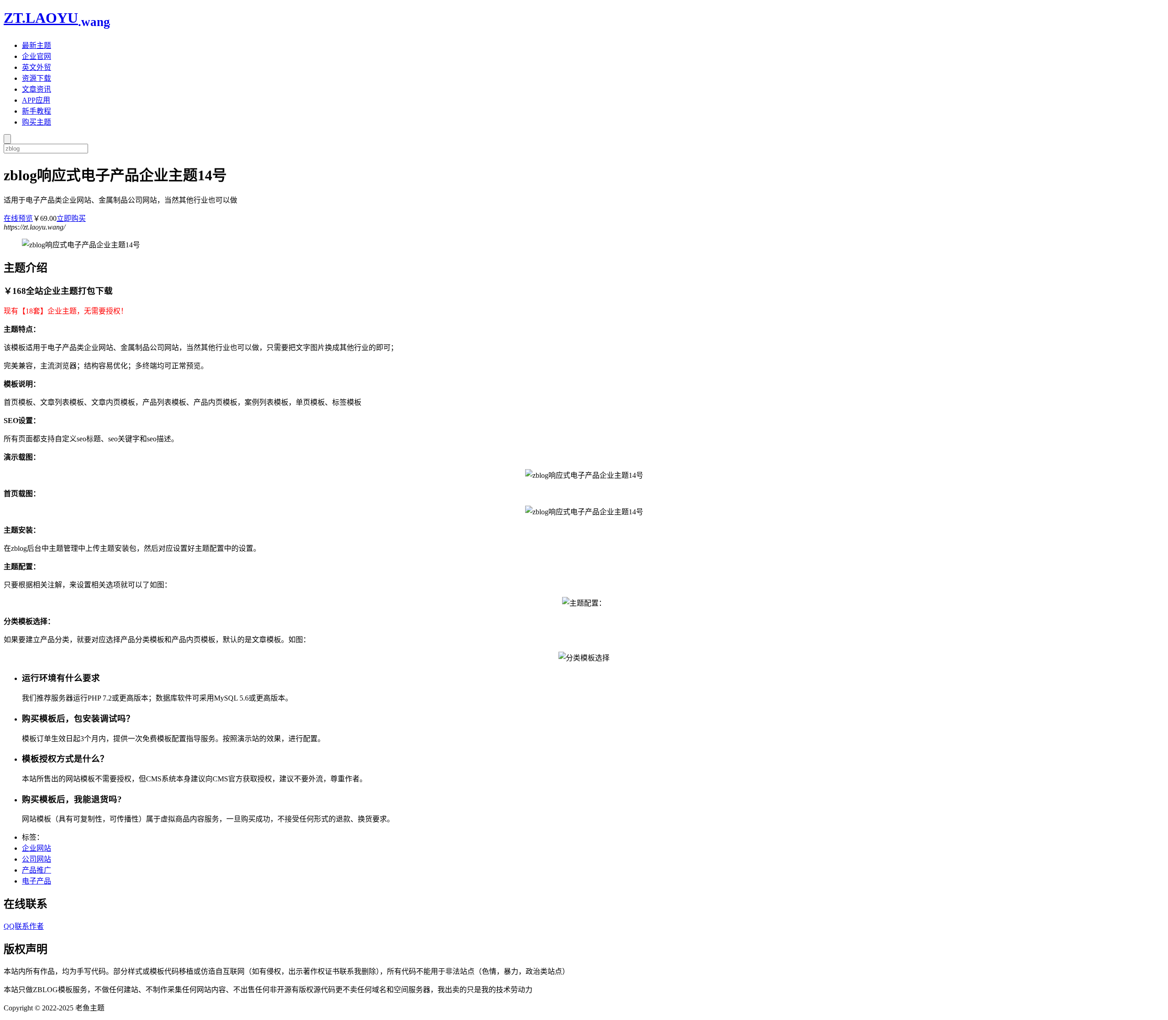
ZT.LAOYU (57, 18)
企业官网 (36, 56)
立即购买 (71, 218)
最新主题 (36, 45)
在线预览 (18, 218)
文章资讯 (36, 89)
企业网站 (36, 848)
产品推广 (36, 870)
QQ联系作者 (24, 926)
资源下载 (36, 78)
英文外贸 (36, 67)
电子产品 (36, 881)
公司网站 (36, 859)
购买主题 (36, 122)
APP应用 (36, 100)
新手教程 (36, 111)
